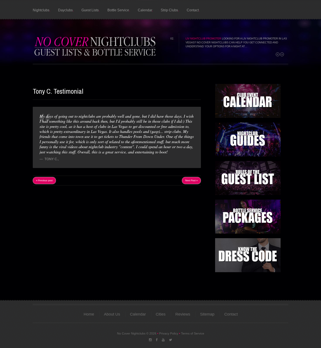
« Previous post (44, 180)
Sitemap (207, 314)
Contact (193, 10)
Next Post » (191, 180)
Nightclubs (41, 10)
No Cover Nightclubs (131, 333)
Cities (161, 314)
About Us (112, 314)
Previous (278, 54)
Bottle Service (118, 10)
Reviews (182, 314)
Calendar (145, 10)
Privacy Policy (168, 333)
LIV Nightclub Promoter (203, 38)
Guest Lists (90, 10)
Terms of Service (192, 333)
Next (282, 54)
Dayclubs (65, 10)
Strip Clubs (169, 10)
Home (89, 314)
